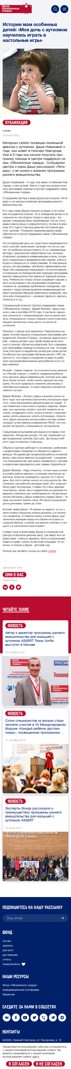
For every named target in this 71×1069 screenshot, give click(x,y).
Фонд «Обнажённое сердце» (20, 985)
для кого (8, 950)
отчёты (7, 959)
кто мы (7, 941)
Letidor (52, 551)
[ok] (12, 587)
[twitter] (19, 587)
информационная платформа (21, 989)
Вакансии (9, 994)
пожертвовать (11, 964)
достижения (10, 954)
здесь (35, 1056)
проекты (8, 945)
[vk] (6, 587)
